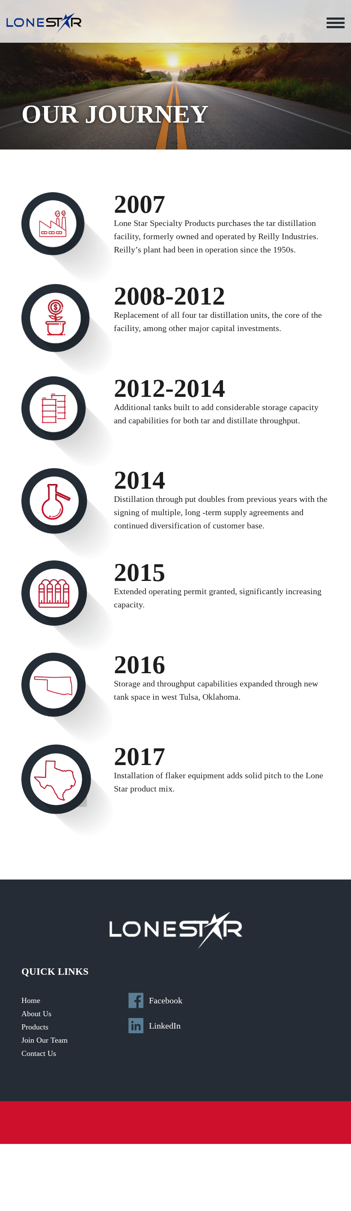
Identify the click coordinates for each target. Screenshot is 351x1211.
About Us (36, 1013)
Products (34, 1027)
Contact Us (38, 1053)
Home (30, 1000)
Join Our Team (44, 1040)
